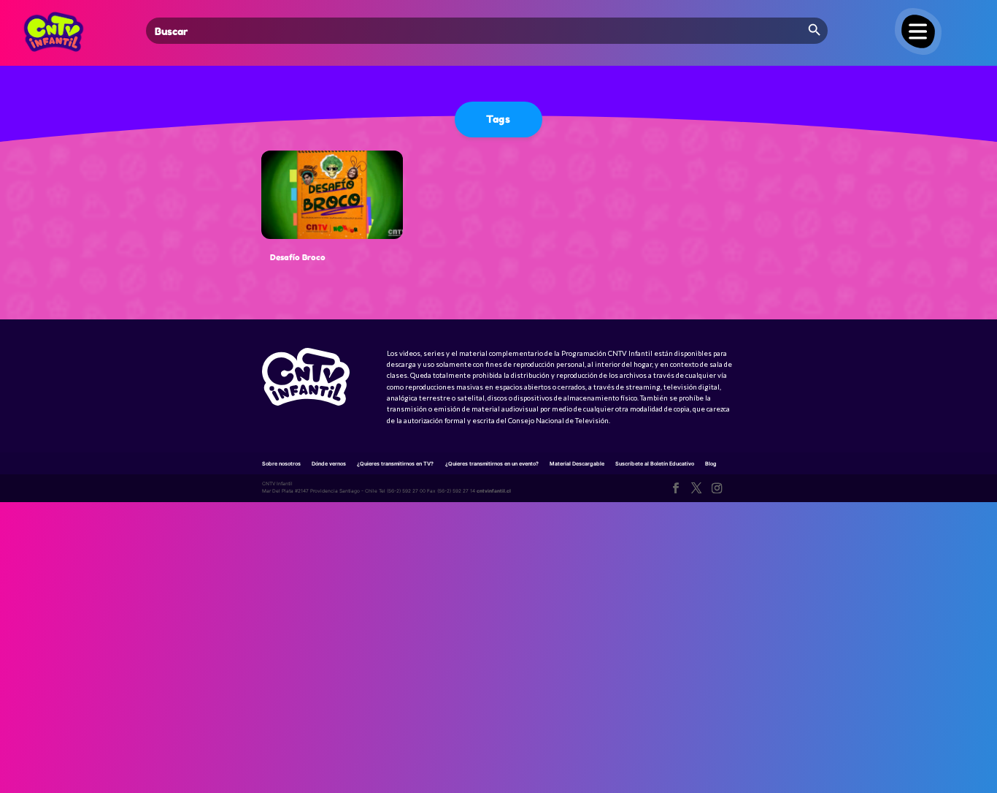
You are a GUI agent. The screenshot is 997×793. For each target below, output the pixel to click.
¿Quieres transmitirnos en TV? (395, 463)
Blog (711, 463)
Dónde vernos (329, 463)
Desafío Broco (298, 257)
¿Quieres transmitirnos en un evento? (492, 463)
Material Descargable (577, 463)
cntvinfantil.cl (494, 491)
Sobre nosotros (281, 463)
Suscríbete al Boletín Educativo (654, 463)
